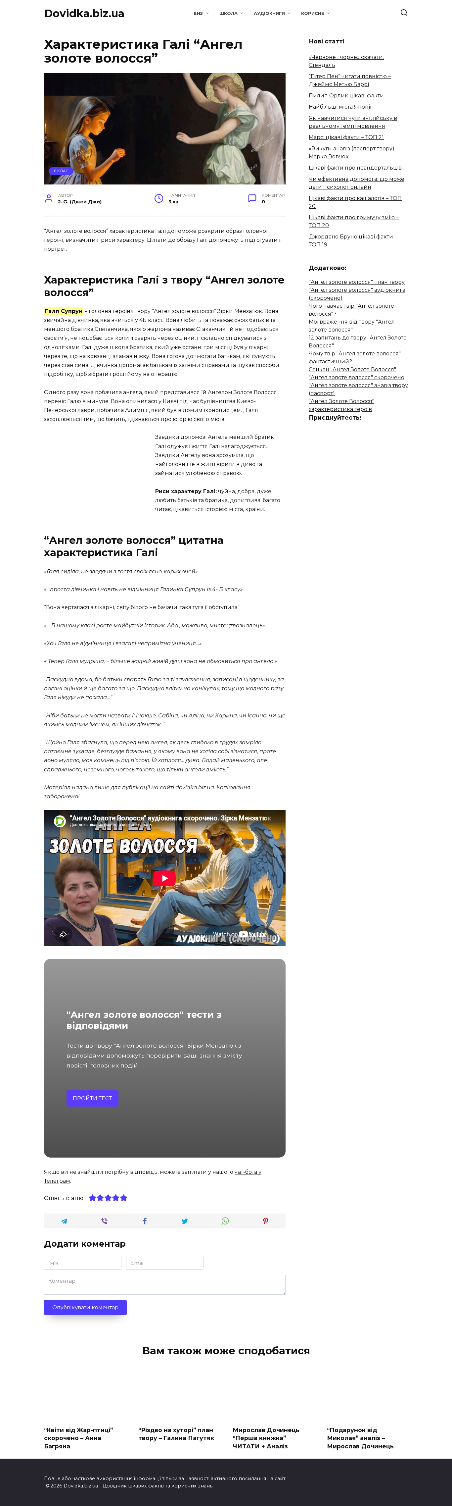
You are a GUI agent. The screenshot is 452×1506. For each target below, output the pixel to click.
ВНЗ (198, 13)
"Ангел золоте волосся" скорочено (356, 377)
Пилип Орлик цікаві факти (346, 95)
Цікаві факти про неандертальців (355, 168)
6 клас (61, 171)
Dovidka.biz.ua (84, 13)
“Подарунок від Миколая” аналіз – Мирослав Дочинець (360, 1437)
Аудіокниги (269, 13)
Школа (228, 13)
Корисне (312, 13)
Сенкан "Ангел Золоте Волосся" (352, 369)
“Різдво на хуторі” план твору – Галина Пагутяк (176, 1433)
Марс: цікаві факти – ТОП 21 (346, 137)
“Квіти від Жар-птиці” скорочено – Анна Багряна (78, 1437)
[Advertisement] (99, 479)
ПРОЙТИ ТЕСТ (92, 1098)
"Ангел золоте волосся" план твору (357, 282)
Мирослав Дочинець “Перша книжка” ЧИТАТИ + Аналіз (266, 1437)
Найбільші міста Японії (340, 107)
